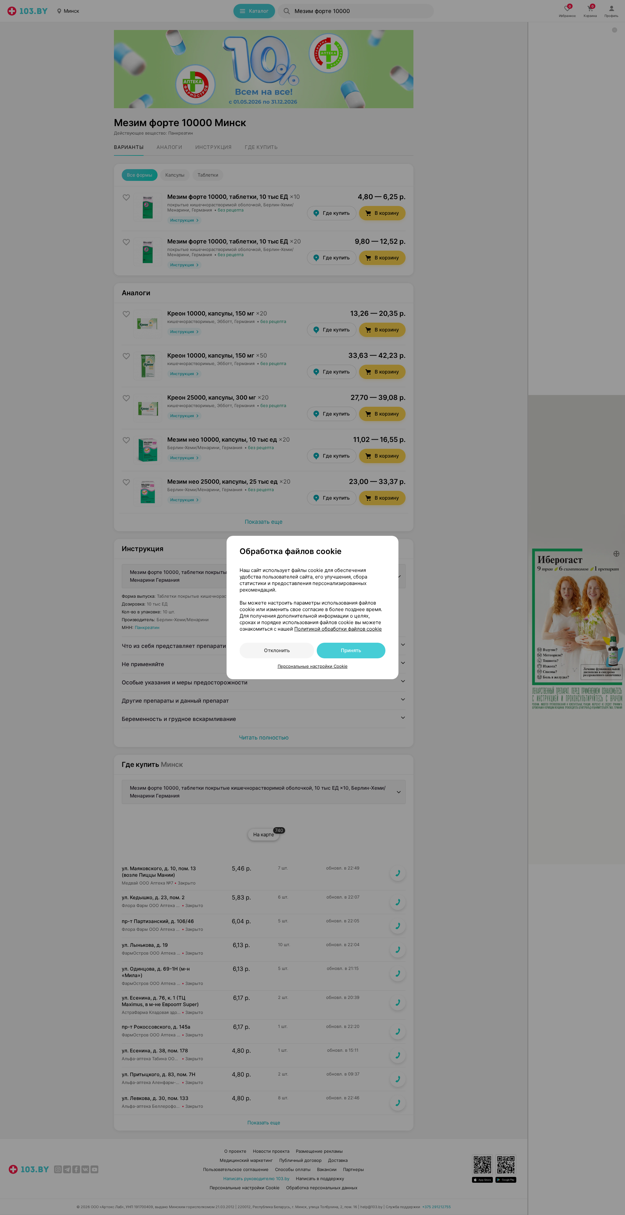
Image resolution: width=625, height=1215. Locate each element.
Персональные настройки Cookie (313, 666)
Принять (351, 650)
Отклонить (277, 650)
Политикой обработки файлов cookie (338, 629)
